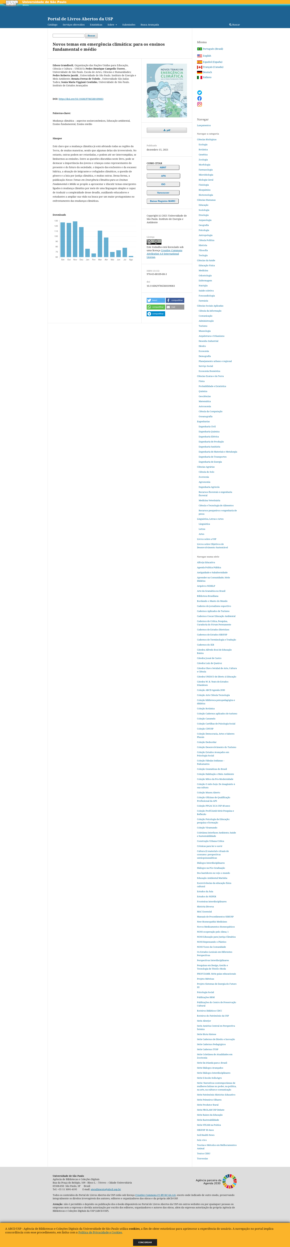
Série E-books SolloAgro (209, 1077)
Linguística (204, 523)
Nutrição (203, 285)
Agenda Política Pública (209, 567)
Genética (203, 154)
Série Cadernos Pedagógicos (211, 1044)
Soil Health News (205, 1134)
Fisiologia (204, 184)
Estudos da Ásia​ (205, 891)
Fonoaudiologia (207, 295)
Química (203, 391)
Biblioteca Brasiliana (207, 595)
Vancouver (163, 192)
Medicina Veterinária (209, 500)
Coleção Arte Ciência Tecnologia (213, 695)
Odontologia (205, 275)
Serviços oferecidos (74, 24)
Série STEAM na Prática (209, 1124)
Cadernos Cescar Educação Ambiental (216, 616)
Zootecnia (204, 476)
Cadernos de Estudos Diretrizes (213, 629)
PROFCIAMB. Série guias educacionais (216, 973)
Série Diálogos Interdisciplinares (213, 1072)
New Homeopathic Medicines (212, 921)
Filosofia (203, 250)
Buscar (236, 24)
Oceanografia (205, 416)
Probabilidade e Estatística (212, 386)
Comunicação (205, 315)
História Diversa (205, 906)
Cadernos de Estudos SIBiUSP (212, 634)
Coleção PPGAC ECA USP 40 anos (213, 805)
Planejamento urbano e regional (215, 361)
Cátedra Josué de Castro (209, 658)
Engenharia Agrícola (209, 486)
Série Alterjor (204, 1020)
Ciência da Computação (211, 411)
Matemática (205, 401)
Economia (204, 351)
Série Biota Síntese (206, 1034)
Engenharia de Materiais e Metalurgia (218, 451)
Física (202, 381)
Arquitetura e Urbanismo (212, 335)
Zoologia (203, 159)
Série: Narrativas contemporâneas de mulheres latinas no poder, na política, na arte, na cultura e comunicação (216, 1086)
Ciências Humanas (206, 199)
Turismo (203, 325)
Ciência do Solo (206, 471)
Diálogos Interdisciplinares (211, 862)
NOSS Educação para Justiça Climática (216, 936)
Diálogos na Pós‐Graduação (211, 867)
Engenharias (203, 421)
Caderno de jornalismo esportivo (214, 606)
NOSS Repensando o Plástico (211, 941)
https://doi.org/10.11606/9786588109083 (81, 98)
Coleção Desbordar (206, 742)
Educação (203, 204)
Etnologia (204, 215)
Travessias (202, 1158)
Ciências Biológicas (206, 139)
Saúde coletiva (206, 290)
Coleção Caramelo (206, 718)
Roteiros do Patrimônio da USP (213, 1015)
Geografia (204, 225)
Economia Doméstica (209, 371)
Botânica (203, 149)
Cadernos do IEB (205, 644)
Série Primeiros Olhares (209, 1099)
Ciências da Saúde (206, 260)
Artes (201, 533)
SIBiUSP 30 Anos (205, 1129)
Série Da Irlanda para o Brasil (212, 1062)
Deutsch (207, 72)
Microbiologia (206, 174)
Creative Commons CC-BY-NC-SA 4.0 (155, 1195)
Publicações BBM (206, 997)
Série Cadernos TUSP (207, 1049)
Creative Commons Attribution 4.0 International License (164, 254)
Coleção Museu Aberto (208, 792)
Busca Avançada (150, 24)
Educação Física (207, 265)
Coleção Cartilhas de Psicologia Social (216, 723)
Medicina (203, 270)
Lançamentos (204, 125)
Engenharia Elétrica (209, 436)
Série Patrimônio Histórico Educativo (216, 1094)
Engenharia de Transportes (213, 456)
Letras (202, 528)
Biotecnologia (206, 194)
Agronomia (204, 481)
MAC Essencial (204, 911)
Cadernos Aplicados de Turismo (213, 611)
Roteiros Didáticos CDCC (209, 1010)
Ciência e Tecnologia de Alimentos (216, 505)
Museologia (205, 330)
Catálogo (52, 24)
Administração (206, 320)
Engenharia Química (209, 431)
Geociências (205, 396)
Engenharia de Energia (210, 461)
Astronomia (205, 406)
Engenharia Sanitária (209, 446)
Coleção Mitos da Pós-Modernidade (215, 779)
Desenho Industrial (208, 340)
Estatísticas (96, 24)
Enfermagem (205, 280)
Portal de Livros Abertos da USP (80, 19)
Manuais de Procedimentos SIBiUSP (215, 916)
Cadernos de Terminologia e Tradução (216, 639)
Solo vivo (202, 1140)
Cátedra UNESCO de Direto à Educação (216, 676)
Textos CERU (203, 1153)
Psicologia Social (205, 992)
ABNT (163, 167)
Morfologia (204, 164)
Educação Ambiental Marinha (212, 877)
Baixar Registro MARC (162, 201)
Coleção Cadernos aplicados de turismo (217, 713)
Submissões (128, 24)
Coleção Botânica (206, 708)
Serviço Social (206, 366)
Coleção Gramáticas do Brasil (212, 768)
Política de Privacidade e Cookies (100, 1232)
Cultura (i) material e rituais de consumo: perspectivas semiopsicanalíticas (213, 854)
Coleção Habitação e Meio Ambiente (215, 774)
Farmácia (203, 300)
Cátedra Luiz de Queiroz (209, 663)
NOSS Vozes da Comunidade (211, 946)
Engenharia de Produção (211, 441)
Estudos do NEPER (206, 896)
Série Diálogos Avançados (210, 1067)
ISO (163, 184)
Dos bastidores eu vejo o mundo (213, 872)
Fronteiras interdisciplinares (212, 901)
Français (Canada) (212, 67)
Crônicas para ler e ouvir (209, 846)
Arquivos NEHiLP (206, 585)
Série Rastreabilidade (208, 1119)
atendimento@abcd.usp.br (106, 1189)
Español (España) (212, 61)
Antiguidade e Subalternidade (212, 572)
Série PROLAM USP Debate (210, 1109)
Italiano (206, 77)
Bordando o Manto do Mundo (212, 601)
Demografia (205, 356)
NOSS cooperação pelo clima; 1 (213, 931)
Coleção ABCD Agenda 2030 (211, 690)
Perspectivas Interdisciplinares (213, 960)
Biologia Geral (206, 179)
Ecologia (203, 144)
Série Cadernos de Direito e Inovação (216, 1039)
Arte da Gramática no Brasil (211, 590)
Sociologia (204, 209)
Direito (202, 346)
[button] (156, 300)
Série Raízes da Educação (210, 1114)
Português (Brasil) (212, 48)
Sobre (111, 24)
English (206, 55)
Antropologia (205, 235)
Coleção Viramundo (207, 827)
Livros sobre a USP (206, 539)
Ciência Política (206, 240)
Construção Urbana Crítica (210, 841)
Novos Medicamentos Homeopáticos (216, 926)
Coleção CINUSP (205, 728)
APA (163, 176)
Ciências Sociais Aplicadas (210, 305)
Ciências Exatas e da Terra (210, 376)
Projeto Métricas (205, 978)
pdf (168, 130)
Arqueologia (205, 220)
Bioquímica (204, 189)
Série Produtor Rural (208, 1104)
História (203, 245)
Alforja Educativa (206, 562)
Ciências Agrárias (206, 466)
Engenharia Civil (207, 426)
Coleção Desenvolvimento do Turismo (216, 747)
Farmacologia (206, 169)
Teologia (203, 255)
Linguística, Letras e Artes (210, 518)
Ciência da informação (210, 310)
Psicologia (204, 230)
